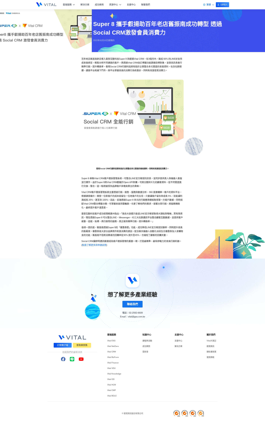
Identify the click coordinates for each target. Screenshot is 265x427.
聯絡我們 (132, 304)
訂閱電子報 (62, 345)
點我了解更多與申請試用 (94, 245)
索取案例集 (82, 345)
